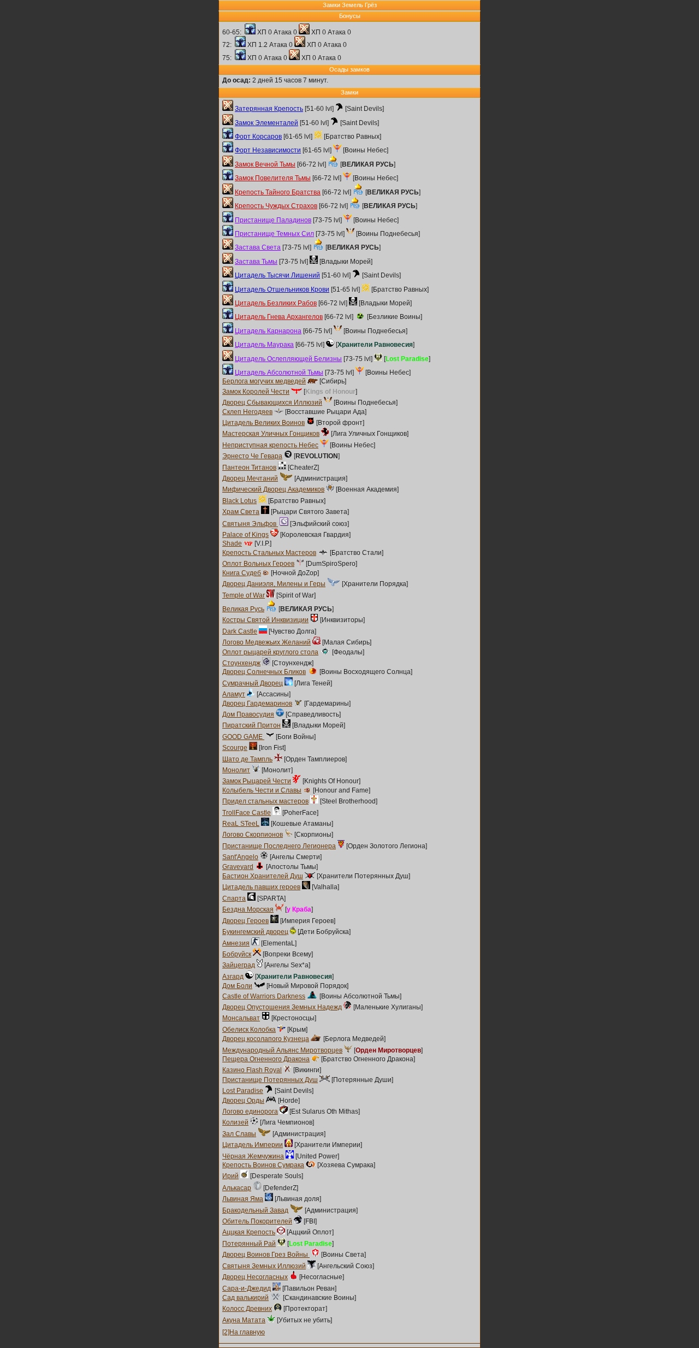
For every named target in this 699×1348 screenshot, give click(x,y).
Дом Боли (237, 986)
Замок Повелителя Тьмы (273, 178)
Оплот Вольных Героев (258, 563)
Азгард (233, 976)
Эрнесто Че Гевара (252, 456)
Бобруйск (236, 954)
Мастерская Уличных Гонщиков (270, 433)
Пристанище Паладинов (273, 220)
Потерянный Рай (249, 1244)
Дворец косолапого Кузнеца (265, 1039)
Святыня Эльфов (250, 524)
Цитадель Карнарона (268, 331)
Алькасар (236, 1188)
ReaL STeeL (240, 823)
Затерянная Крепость (269, 109)
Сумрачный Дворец (252, 683)
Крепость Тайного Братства (278, 192)
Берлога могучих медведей (264, 381)
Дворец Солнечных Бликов (264, 672)
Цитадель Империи (252, 1145)
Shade (232, 543)
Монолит (236, 770)
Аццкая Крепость (248, 1232)
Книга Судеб (241, 573)
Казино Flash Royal (252, 1070)
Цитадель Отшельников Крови (282, 289)
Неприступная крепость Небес (270, 445)
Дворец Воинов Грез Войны (266, 1254)
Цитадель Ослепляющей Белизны (288, 359)
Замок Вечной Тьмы (265, 164)
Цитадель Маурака (264, 344)
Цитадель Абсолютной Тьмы (279, 372)
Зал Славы (239, 1134)
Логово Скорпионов (252, 834)
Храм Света (240, 512)
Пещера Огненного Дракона (266, 1059)
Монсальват (241, 1018)
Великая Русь (243, 609)
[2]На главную (243, 1332)
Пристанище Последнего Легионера (279, 846)
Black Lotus (239, 501)
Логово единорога (250, 1111)
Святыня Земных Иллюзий (264, 1266)
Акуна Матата (243, 1320)
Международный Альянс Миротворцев (282, 1050)
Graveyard (237, 867)
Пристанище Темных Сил (274, 234)
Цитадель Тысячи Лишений (277, 275)
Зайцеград (238, 965)
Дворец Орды (243, 1100)
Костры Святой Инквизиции (265, 620)
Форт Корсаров (258, 136)
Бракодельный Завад (255, 1210)
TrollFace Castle (246, 813)
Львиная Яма (242, 1199)
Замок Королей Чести (255, 391)
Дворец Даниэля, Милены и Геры (273, 584)
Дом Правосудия (248, 714)
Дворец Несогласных (255, 1277)
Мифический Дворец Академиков (273, 489)
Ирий (230, 1176)
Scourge (234, 748)
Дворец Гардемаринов (257, 703)
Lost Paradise (242, 1091)
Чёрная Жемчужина (253, 1156)
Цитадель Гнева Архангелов (279, 317)
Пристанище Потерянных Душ (270, 1080)
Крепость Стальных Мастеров (269, 553)
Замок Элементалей (266, 123)
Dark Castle (239, 631)
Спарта (234, 898)
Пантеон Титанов (249, 467)
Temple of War (243, 595)
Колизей (235, 1122)
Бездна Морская (248, 909)
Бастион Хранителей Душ (262, 876)
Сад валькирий (245, 1298)
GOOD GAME (243, 737)
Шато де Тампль (247, 759)
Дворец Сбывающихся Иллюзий (272, 402)
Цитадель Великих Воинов (263, 423)
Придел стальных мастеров (265, 801)
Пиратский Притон (251, 725)
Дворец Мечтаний (250, 478)
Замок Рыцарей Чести (256, 781)
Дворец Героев (245, 921)
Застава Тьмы (256, 261)
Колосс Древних (247, 1308)
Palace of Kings (245, 535)
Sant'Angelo (240, 857)
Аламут (233, 694)
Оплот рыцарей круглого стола (270, 652)
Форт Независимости (268, 150)
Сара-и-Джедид (246, 1288)
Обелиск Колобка (249, 1029)
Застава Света (258, 247)
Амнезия (236, 943)
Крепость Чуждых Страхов (276, 206)
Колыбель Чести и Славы (261, 790)
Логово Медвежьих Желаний (266, 642)
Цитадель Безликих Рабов (276, 303)
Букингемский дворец (255, 932)
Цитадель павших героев (261, 887)
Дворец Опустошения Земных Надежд (282, 1007)
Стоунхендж (241, 663)
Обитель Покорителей (257, 1221)
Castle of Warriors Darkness (263, 996)
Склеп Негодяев (247, 412)
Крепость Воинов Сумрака (263, 1165)
